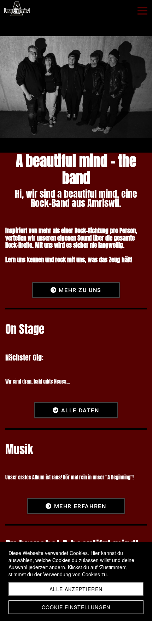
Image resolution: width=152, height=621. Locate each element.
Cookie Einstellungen (76, 607)
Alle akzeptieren (76, 589)
